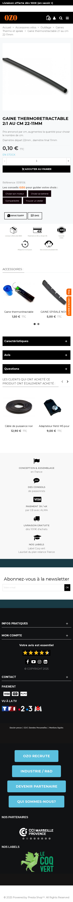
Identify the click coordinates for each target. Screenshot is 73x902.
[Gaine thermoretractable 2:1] (36, 76)
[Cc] (5, 693)
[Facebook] (27, 661)
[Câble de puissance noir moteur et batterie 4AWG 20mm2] (19, 406)
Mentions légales (56, 728)
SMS (36, 215)
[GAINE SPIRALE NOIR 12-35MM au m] (54, 292)
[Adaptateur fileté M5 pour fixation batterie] (54, 406)
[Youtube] (33, 661)
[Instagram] (39, 661)
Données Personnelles (38, 728)
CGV (25, 728)
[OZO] (11, 17)
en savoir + (45, 3)
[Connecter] (54, 18)
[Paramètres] (61, 18)
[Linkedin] (45, 661)
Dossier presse (16, 728)
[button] (35, 324)
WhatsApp (17, 215)
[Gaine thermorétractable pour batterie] (19, 292)
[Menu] (67, 18)
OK (67, 587)
